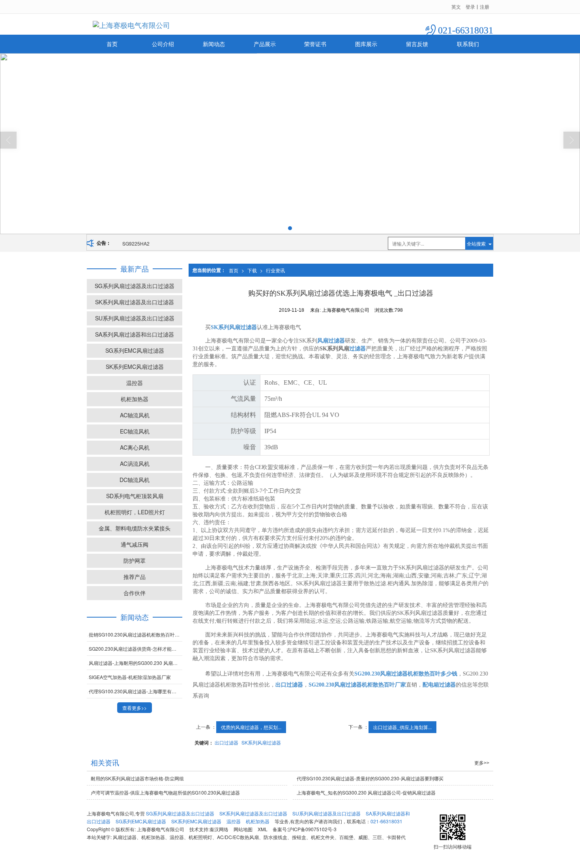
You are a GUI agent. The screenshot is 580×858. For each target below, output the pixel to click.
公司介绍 (163, 44)
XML (263, 829)
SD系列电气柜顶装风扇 (134, 496)
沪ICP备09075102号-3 (312, 829)
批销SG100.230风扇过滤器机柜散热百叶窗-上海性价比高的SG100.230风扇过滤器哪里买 (135, 634)
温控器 (134, 383)
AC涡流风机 (135, 463)
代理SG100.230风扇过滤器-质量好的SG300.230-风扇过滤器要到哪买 (370, 778)
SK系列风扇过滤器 (261, 742)
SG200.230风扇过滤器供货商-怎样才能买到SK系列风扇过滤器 (135, 648)
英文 (456, 6)
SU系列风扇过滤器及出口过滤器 (134, 318)
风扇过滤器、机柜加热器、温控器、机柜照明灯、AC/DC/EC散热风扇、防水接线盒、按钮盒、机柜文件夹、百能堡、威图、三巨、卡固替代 (259, 837)
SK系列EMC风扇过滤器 (135, 366)
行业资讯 (275, 270)
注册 (484, 6)
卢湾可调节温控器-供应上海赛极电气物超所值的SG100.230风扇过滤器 (165, 792)
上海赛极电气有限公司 (160, 829)
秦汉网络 (219, 829)
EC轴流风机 (135, 431)
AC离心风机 (135, 447)
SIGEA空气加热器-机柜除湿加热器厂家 (130, 677)
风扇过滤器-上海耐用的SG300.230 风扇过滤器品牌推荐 (135, 662)
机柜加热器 (134, 399)
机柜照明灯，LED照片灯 (135, 512)
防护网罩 (134, 560)
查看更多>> (134, 707)
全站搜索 (476, 243)
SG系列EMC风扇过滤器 (134, 350)
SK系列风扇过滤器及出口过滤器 (134, 302)
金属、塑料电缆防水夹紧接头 (134, 528)
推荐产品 (134, 577)
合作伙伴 (134, 593)
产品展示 (265, 44)
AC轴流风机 (135, 415)
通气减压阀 (134, 544)
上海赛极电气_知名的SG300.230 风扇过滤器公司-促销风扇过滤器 (366, 792)
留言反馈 (417, 44)
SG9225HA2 (136, 243)
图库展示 (366, 44)
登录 (470, 6)
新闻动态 (214, 44)
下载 (252, 270)
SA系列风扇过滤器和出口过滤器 (134, 334)
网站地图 (243, 829)
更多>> (481, 763)
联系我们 (468, 44)
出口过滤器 (226, 742)
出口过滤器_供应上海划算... (402, 727)
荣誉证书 (315, 44)
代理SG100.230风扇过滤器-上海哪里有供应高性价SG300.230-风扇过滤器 (135, 691)
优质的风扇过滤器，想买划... (251, 727)
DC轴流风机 (135, 480)
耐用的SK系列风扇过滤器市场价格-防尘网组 (137, 778)
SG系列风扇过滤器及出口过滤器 (134, 286)
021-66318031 (386, 821)
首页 (112, 44)
